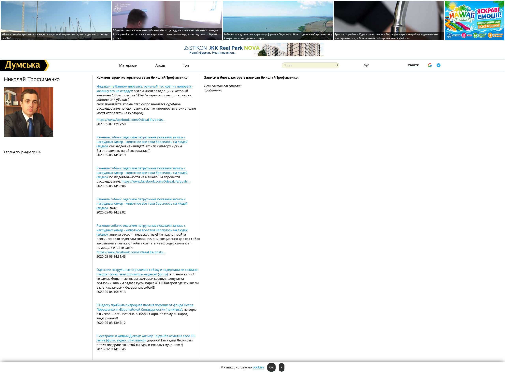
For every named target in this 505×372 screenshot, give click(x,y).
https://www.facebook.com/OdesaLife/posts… (130, 119)
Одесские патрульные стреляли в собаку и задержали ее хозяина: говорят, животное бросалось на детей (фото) (147, 272)
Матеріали (128, 65)
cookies (258, 367)
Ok (271, 367)
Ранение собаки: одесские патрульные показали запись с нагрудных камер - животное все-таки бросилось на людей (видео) (142, 141)
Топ (186, 65)
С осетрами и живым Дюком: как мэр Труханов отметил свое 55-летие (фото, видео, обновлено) (145, 338)
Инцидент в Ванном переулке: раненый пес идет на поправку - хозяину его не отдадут (144, 88)
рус (366, 65)
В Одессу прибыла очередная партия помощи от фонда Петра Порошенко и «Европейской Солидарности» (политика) (144, 307)
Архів (160, 65)
